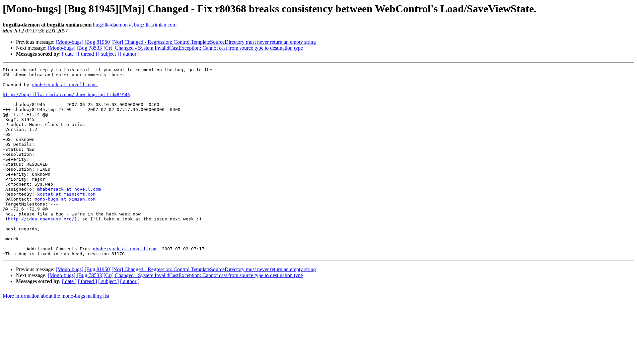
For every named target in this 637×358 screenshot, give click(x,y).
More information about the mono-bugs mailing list (56, 296)
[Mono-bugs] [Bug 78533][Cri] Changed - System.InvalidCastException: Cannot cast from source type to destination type (175, 48)
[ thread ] (87, 54)
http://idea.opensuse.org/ (41, 218)
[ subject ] (108, 54)
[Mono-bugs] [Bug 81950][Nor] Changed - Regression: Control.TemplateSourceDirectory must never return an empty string (186, 42)
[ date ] (69, 54)
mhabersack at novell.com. (65, 84)
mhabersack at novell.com (69, 189)
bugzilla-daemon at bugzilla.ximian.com (135, 25)
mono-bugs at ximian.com (65, 199)
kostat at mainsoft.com (66, 194)
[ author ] (129, 54)
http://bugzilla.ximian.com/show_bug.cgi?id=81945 (66, 94)
